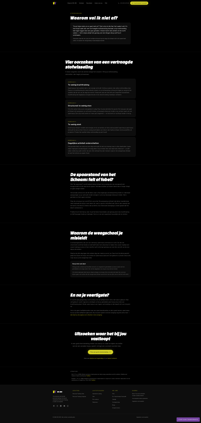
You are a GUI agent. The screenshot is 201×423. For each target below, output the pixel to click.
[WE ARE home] (55, 3)
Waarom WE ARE (72, 3)
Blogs (113, 405)
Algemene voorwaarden (138, 401)
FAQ (106, 3)
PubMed (88, 376)
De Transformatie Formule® (139, 3)
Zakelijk (114, 399)
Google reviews (116, 408)
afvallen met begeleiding (96, 358)
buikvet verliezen (112, 358)
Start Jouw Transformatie (188, 419)
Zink (93, 396)
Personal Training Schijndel (79, 396)
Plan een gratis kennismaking (99, 352)
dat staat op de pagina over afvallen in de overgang (86, 315)
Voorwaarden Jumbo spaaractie (140, 398)
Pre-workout (95, 399)
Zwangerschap (116, 402)
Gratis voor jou (98, 3)
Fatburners (95, 402)
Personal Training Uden (78, 393)
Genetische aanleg (97, 393)
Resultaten (89, 3)
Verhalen (81, 3)
